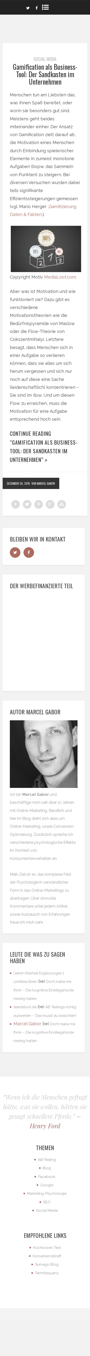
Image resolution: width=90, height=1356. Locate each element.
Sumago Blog (47, 1264)
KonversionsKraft (47, 1256)
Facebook (46, 1177)
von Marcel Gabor (43, 483)
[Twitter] (28, 7)
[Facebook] (37, 7)
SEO (46, 1202)
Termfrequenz (47, 1273)
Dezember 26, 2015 (18, 483)
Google (46, 1185)
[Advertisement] (45, 639)
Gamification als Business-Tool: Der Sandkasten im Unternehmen (45, 74)
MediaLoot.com (60, 276)
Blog (47, 1168)
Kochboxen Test (47, 1247)
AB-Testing (47, 1160)
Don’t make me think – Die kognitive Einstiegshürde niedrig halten (43, 990)
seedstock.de (24, 1007)
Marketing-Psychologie (46, 1193)
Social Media (45, 59)
